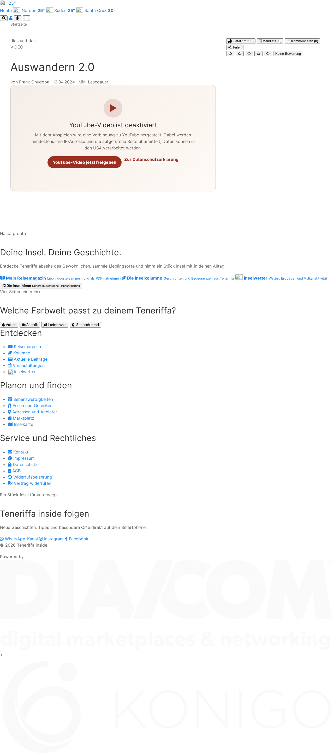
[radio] (230, 53)
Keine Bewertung (288, 54)
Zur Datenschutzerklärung (151, 159)
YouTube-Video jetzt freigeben (84, 162)
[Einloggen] (11, 17)
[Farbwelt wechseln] (17, 18)
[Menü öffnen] (26, 18)
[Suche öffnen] (4, 18)
